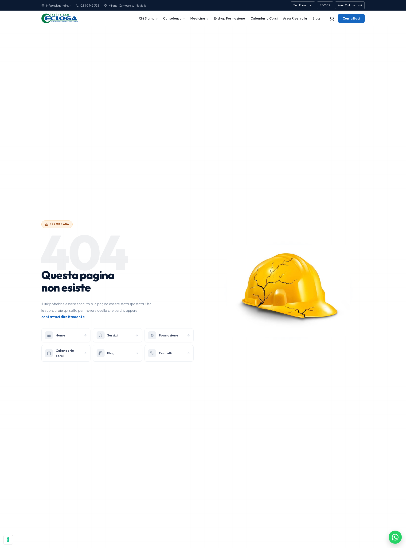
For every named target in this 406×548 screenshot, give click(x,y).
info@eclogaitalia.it (58, 5)
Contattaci (351, 18)
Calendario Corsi (264, 18)
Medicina (197, 18)
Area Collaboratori (350, 5)
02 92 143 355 (89, 5)
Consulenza (172, 18)
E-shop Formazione (229, 18)
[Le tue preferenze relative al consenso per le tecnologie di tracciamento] (8, 539)
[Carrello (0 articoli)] (331, 18)
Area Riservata (295, 18)
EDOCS (325, 5)
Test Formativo (302, 5)
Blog (316, 18)
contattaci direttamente (63, 316)
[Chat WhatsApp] (395, 537)
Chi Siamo (147, 18)
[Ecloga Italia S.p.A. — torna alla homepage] (59, 18)
